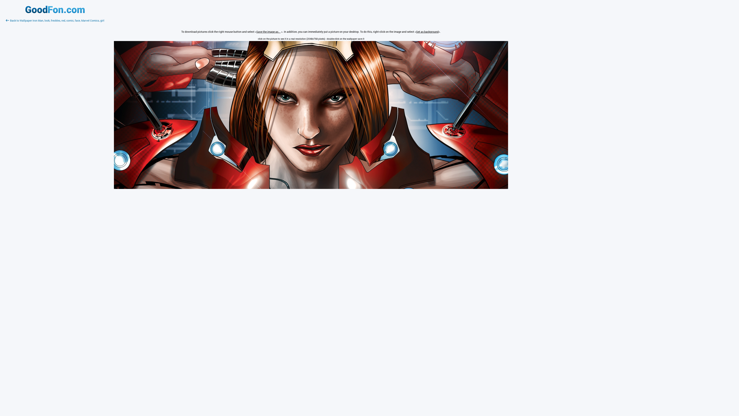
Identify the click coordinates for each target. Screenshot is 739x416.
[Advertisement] (55, 68)
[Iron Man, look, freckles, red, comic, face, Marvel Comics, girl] (311, 188)
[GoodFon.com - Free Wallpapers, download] (55, 12)
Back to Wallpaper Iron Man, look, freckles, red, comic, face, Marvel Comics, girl (57, 20)
